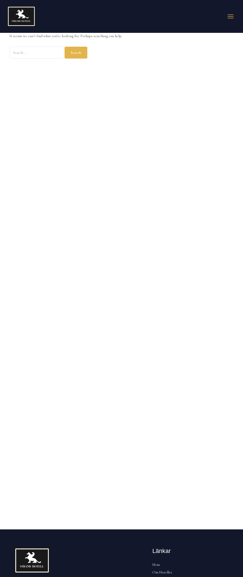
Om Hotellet (162, 572)
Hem (156, 564)
